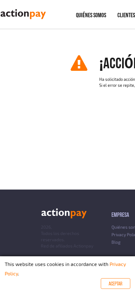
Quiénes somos (91, 15)
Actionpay (83, 245)
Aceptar (115, 283)
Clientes (126, 15)
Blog (116, 242)
